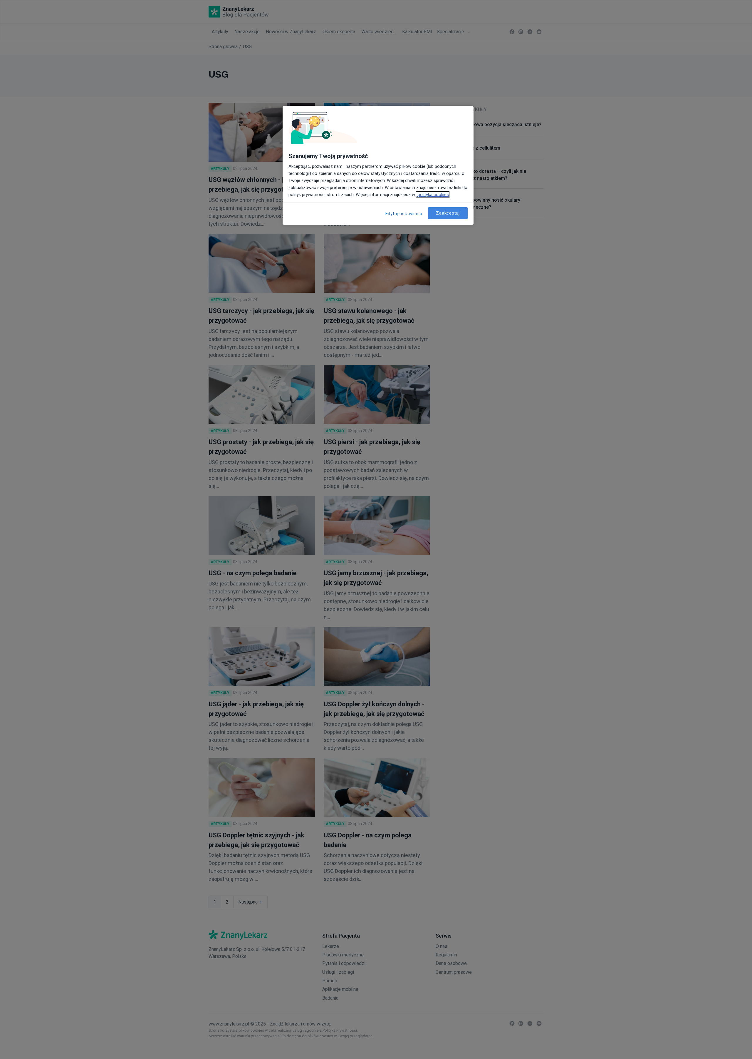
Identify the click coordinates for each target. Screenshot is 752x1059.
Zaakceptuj (448, 213)
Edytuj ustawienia (403, 213)
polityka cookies (433, 194)
